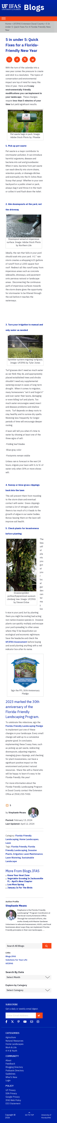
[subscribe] (39, 1015)
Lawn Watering (13, 857)
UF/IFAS (9, 963)
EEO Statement (13, 1103)
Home (8, 23)
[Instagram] (38, 1022)
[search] (46, 946)
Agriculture (11, 1037)
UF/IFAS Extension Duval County (28, 23)
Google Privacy (13, 1096)
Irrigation (18, 854)
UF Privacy (11, 1090)
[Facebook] (6, 1022)
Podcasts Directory (15, 1070)
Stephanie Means (16, 905)
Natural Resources (14, 1040)
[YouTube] (25, 1022)
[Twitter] (12, 1022)
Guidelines (10, 1073)
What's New (11, 1077)
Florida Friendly (19, 846)
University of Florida (46, 1116)
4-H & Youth (11, 1050)
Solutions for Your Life (16, 959)
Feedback (10, 1063)
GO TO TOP (29, 1115)
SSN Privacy (11, 1093)
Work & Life (11, 1047)
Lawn (8, 843)
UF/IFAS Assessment (16, 642)
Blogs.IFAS (11, 956)
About (8, 1060)
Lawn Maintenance (33, 854)
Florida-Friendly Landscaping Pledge (24, 726)
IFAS (49, 1118)
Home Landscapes (28, 839)
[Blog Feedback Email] (31, 1022)
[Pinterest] (18, 1022)
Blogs (34, 7)
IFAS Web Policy (13, 1100)
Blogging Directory (14, 1067)
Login (8, 1080)
